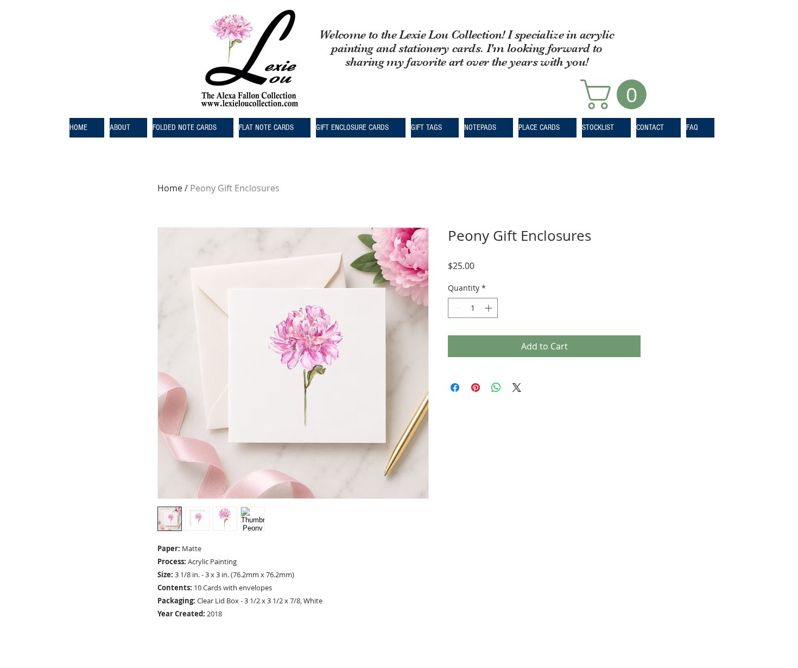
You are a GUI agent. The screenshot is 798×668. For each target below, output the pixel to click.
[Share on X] (516, 387)
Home (169, 188)
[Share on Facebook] (454, 387)
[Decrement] (456, 307)
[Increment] (489, 307)
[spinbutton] (473, 307)
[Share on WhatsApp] (496, 387)
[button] (617, 94)
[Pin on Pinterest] (475, 387)
